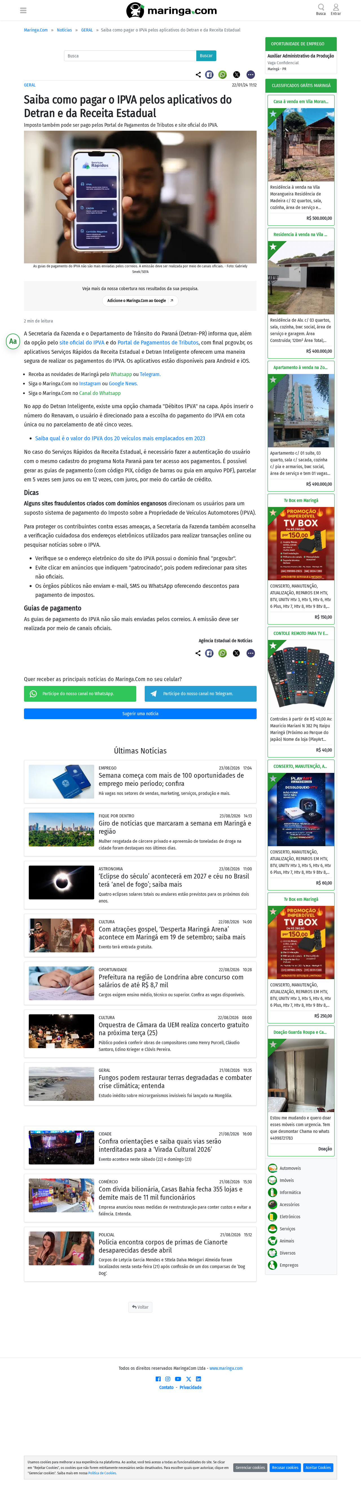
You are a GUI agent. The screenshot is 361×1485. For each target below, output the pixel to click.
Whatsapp (122, 374)
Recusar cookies (285, 1467)
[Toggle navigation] (23, 10)
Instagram (90, 383)
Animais (287, 1241)
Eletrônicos (290, 1216)
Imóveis (287, 1180)
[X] (188, 1379)
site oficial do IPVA (82, 342)
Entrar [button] (336, 13)
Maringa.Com (36, 30)
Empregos (289, 1265)
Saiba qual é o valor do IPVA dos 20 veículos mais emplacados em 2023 (120, 438)
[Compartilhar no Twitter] (237, 74)
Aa (13, 341)
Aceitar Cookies (318, 1467)
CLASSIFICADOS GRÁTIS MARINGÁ (301, 85)
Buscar (206, 55)
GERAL (87, 30)
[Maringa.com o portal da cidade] (171, 10)
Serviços (287, 1228)
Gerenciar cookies (250, 1467)
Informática (290, 1192)
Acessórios (290, 1204)
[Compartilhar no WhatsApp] (223, 74)
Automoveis (290, 1168)
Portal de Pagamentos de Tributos (158, 342)
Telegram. (150, 374)
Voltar (143, 1307)
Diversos (288, 1253)
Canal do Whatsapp (100, 393)
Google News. (123, 383)
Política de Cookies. (102, 1473)
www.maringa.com (226, 1368)
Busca (321, 13)
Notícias (64, 30)
